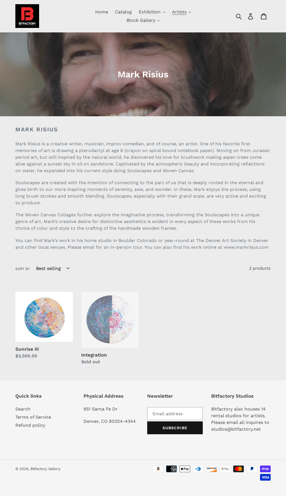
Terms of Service (33, 417)
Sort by (22, 269)
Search (22, 409)
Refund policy (30, 425)
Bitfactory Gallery (45, 469)
